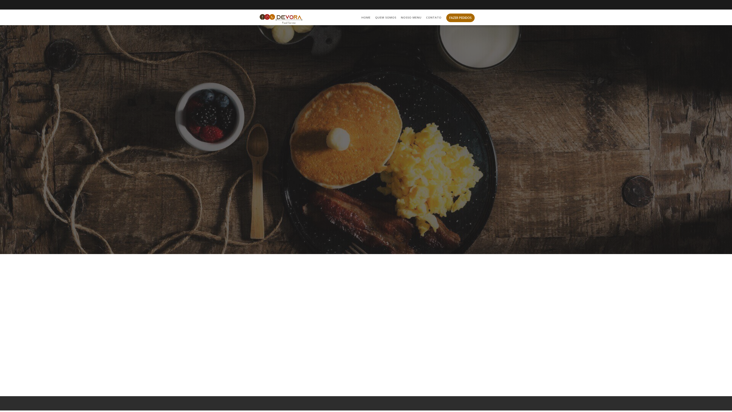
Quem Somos (385, 17)
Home (366, 17)
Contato (433, 17)
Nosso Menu (411, 17)
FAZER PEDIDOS (460, 18)
